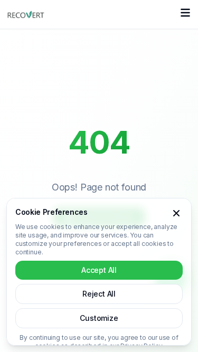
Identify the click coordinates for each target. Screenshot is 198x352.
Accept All (99, 269)
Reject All (99, 293)
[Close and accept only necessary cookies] (176, 213)
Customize (99, 317)
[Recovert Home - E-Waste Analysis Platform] (26, 14)
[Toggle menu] (185, 14)
